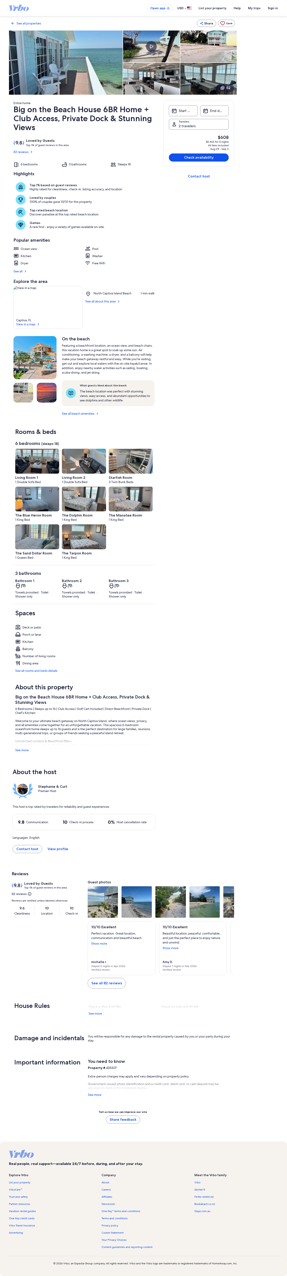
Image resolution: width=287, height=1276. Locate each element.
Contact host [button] (27, 849)
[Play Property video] (151, 46)
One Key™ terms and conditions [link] (121, 1211)
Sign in (273, 8)
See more (22, 750)
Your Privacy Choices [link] (114, 1240)
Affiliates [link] (107, 1197)
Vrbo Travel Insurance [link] (22, 1225)
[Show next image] (228, 902)
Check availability (199, 157)
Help (237, 8)
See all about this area (100, 301)
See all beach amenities (78, 413)
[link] (226, 23)
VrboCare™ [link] (15, 1189)
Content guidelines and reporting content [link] (127, 1247)
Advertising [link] (16, 1232)
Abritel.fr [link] (199, 1189)
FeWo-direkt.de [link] (204, 1197)
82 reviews (20, 152)
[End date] (214, 110)
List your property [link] (19, 1182)
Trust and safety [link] (18, 1197)
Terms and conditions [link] (115, 1218)
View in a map (25, 324)
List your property (212, 8)
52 (228, 88)
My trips (254, 8)
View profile (58, 849)
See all (17, 271)
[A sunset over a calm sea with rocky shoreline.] (47, 393)
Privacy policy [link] (110, 1225)
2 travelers (187, 126)
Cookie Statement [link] (113, 1232)
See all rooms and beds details (36, 671)
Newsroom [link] (108, 1204)
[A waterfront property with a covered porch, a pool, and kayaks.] (35, 357)
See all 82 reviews (106, 983)
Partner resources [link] (19, 1204)
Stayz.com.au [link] (202, 1211)
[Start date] (183, 110)
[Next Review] (228, 948)
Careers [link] (106, 1189)
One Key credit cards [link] (22, 1218)
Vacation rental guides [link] (22, 1211)
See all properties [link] (29, 23)
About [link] (105, 1182)
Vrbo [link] (197, 1182)
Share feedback (123, 1119)
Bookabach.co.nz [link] (204, 1204)
